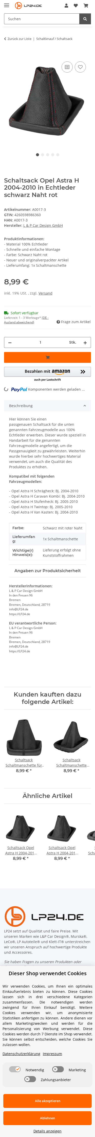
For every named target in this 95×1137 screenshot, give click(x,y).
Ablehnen (47, 1118)
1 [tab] (37, 154)
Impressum (52, 1053)
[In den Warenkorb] (8, 54)
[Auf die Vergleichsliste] (67, 67)
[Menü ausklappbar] (6, 3)
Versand (45, 293)
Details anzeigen (47, 1131)
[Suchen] (85, 18)
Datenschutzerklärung (21, 1053)
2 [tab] (42, 154)
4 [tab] (52, 154)
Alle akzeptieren (47, 1101)
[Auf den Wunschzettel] (80, 67)
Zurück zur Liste (19, 38)
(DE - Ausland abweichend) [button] (26, 320)
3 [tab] (47, 154)
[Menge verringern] (9, 342)
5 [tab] (57, 154)
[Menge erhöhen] (85, 342)
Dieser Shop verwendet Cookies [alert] (48, 973)
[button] (66, 6)
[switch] (15, 1069)
